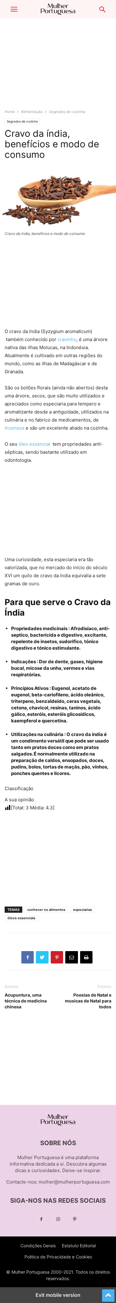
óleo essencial (35, 444)
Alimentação (32, 111)
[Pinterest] (75, 1219)
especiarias (82, 909)
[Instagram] (58, 1219)
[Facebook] (41, 1219)
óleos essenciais (21, 918)
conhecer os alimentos (46, 909)
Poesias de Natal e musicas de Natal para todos (88, 1000)
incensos (14, 428)
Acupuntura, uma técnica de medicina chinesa (26, 1000)
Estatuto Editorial (79, 1245)
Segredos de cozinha (67, 111)
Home (10, 111)
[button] (14, 9)
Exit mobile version (58, 1295)
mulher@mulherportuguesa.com (74, 1182)
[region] (58, 66)
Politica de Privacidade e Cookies (58, 1256)
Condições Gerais (38, 1245)
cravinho (67, 339)
